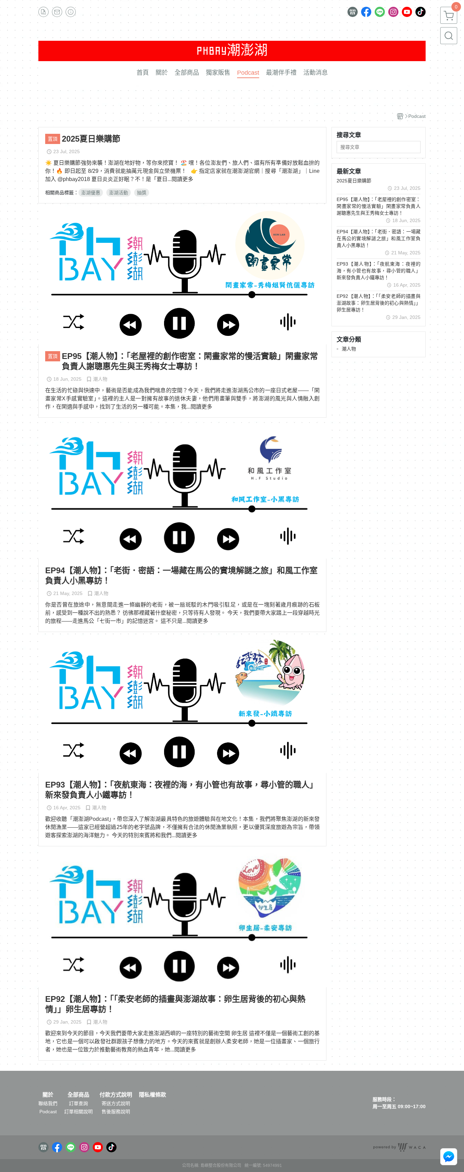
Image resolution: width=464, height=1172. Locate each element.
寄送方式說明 (116, 1103)
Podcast (48, 1111)
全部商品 (78, 1095)
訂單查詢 (78, 1103)
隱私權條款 (152, 1095)
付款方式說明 (116, 1095)
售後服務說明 (116, 1111)
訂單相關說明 (78, 1111)
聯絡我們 (47, 1103)
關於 (47, 1095)
